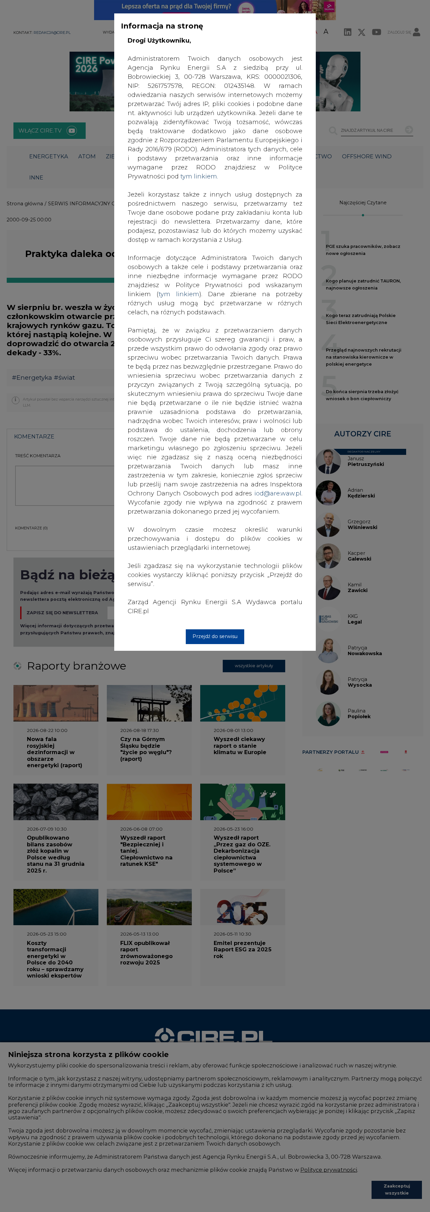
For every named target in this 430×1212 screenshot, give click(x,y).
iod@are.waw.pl (277, 493)
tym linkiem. (199, 176)
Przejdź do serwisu (215, 636)
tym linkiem (179, 294)
